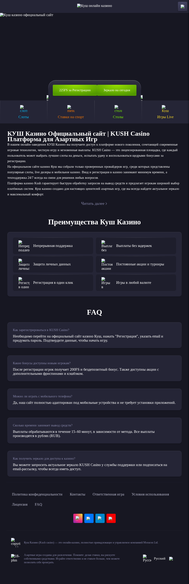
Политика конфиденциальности (37, 494)
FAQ (38, 504)
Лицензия (19, 504)
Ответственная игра (108, 494)
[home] (94, 6)
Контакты (77, 494)
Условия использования (150, 494)
